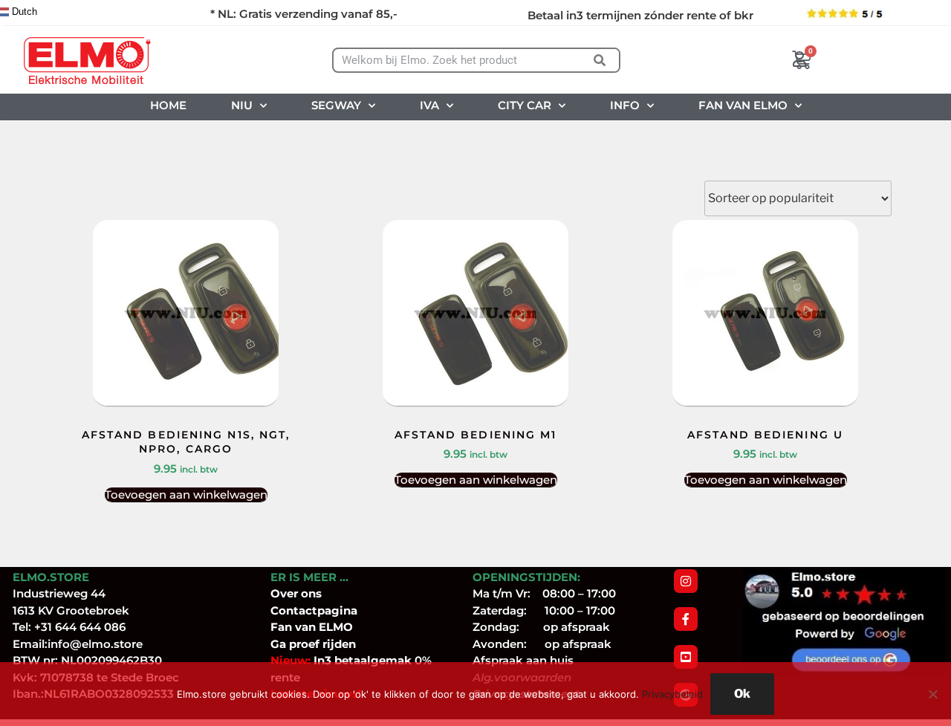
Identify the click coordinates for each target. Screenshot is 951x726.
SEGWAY (336, 105)
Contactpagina (313, 610)
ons (311, 593)
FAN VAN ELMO (743, 105)
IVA (429, 105)
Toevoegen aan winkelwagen (186, 494)
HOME (168, 105)
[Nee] (932, 694)
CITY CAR (524, 105)
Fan (281, 627)
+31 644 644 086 (80, 627)
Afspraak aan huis (523, 660)
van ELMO (322, 627)
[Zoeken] (600, 60)
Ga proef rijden (313, 644)
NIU (242, 105)
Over (285, 593)
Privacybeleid (672, 694)
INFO (625, 105)
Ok (742, 694)
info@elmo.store (95, 644)
